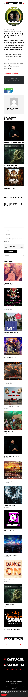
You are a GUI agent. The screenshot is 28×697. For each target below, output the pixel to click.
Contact (14, 688)
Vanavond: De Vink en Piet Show (12, 407)
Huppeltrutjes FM (8, 283)
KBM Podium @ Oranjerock (11, 357)
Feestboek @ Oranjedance (11, 555)
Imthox (15, 31)
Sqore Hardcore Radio (10, 431)
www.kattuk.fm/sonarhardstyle (11, 73)
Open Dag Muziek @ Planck (11, 332)
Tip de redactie (19, 687)
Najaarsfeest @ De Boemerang (12, 481)
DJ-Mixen (10, 31)
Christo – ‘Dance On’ (9, 580)
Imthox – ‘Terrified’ (9, 604)
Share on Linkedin (11, 91)
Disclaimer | (7, 687)
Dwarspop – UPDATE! (9, 308)
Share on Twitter (8, 91)
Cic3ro (6, 31)
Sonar (19, 31)
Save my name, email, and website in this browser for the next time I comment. (14, 239)
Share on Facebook (5, 91)
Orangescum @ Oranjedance (12, 629)
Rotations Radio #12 (9, 530)
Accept (4, 694)
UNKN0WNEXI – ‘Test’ (9, 505)
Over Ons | (12, 687)
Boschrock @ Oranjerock (10, 382)
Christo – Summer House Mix (11, 456)
